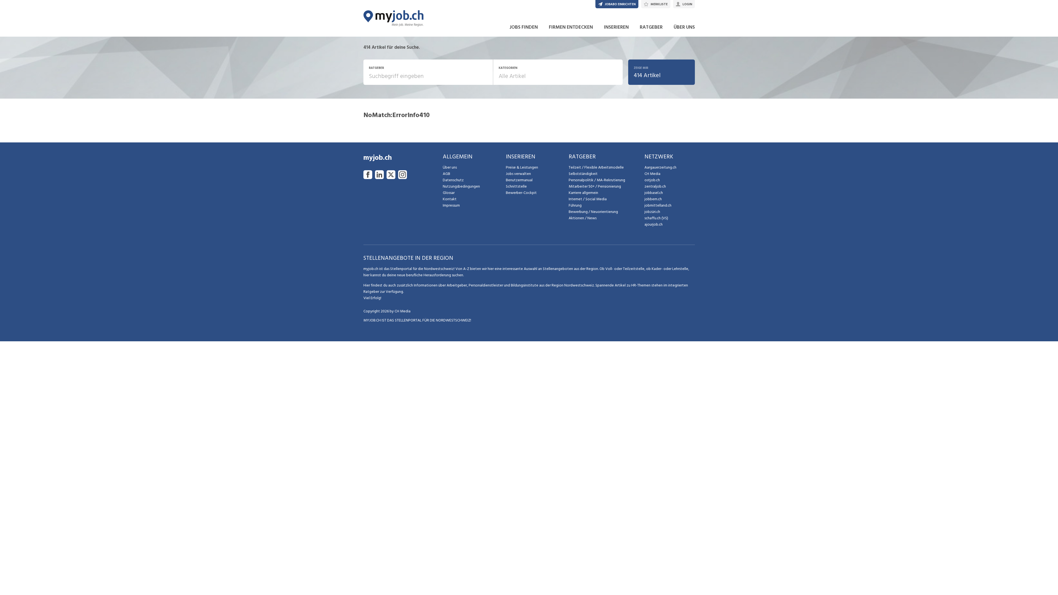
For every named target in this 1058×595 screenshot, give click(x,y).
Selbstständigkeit (583, 174)
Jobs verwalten (518, 174)
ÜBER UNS (684, 27)
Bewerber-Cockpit (521, 193)
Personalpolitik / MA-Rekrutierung (597, 180)
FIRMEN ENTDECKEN (571, 27)
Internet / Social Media (588, 199)
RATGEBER (651, 27)
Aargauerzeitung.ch (660, 167)
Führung (575, 205)
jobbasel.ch (653, 193)
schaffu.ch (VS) (656, 218)
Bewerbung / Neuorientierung (593, 212)
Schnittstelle (516, 186)
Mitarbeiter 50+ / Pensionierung (595, 186)
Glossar (449, 193)
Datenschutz (453, 180)
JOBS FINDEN (523, 27)
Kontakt (450, 199)
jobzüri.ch (652, 212)
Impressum (451, 205)
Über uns (450, 167)
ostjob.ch (652, 180)
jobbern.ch (653, 199)
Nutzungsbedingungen (461, 186)
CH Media (652, 174)
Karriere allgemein (583, 193)
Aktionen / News (583, 218)
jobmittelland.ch (657, 205)
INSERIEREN (616, 27)
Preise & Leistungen (522, 167)
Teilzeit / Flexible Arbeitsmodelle (596, 167)
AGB (446, 174)
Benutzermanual (519, 180)
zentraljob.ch (655, 186)
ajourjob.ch (653, 224)
